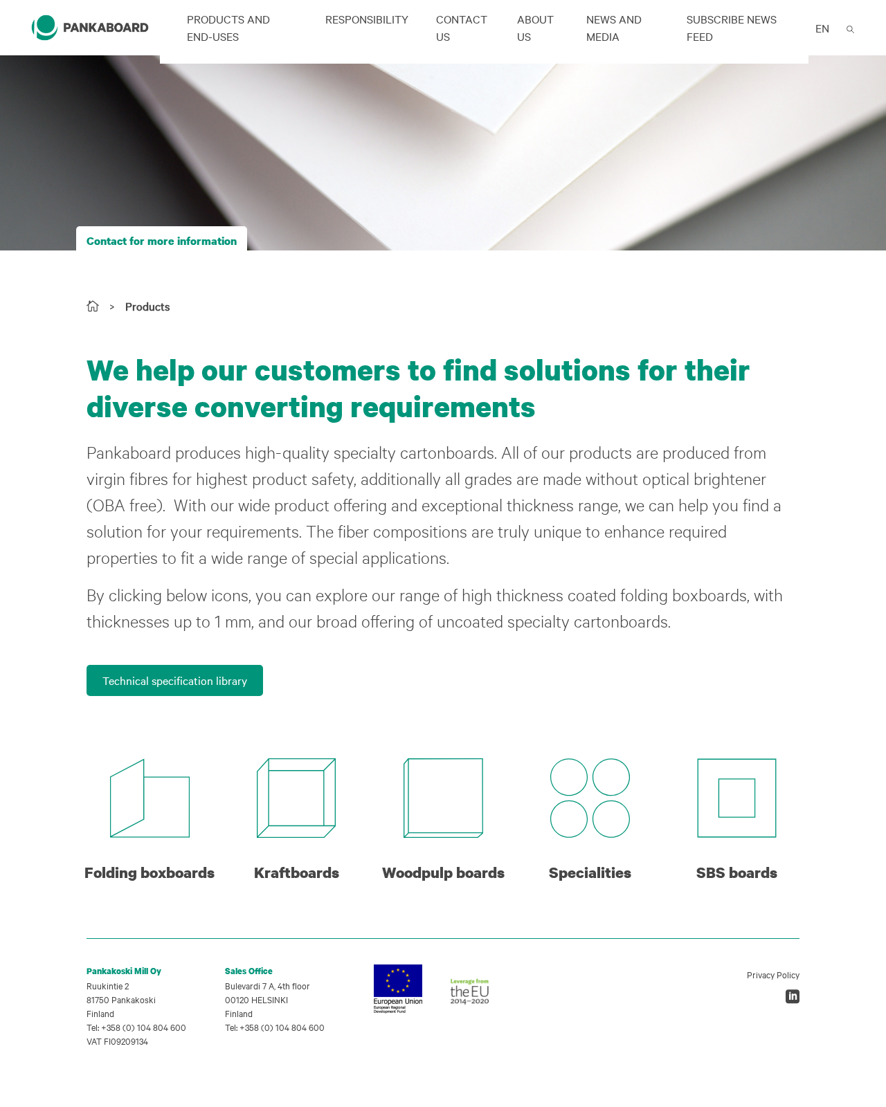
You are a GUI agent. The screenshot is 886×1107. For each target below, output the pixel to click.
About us (535, 27)
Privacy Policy (773, 974)
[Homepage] (93, 305)
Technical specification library (174, 680)
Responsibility (366, 18)
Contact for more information (162, 240)
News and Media (614, 27)
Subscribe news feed (732, 27)
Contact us (461, 27)
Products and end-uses (228, 27)
